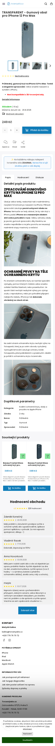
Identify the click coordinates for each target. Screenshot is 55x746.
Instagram (10, 640)
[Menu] (3, 3)
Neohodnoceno (22, 76)
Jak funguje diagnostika (13, 681)
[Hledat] (46, 4)
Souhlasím (27, 740)
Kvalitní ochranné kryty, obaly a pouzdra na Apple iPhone (33, 408)
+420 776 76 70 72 (10, 635)
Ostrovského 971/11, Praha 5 (15, 705)
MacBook (6, 660)
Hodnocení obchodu (27, 501)
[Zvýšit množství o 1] (17, 130)
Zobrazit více (27, 610)
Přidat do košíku (39, 130)
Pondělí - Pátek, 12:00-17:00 (14, 709)
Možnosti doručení (15, 114)
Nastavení (27, 734)
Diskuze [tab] (40, 177)
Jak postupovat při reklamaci (16, 677)
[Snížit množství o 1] (5, 130)
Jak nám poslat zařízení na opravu (18, 684)
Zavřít (48, 151)
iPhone (5, 653)
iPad (4, 656)
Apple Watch (8, 664)
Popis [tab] (8, 177)
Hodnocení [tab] (23, 177)
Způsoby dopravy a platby (14, 688)
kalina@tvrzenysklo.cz (12, 632)
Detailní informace (11, 99)
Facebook (4, 640)
